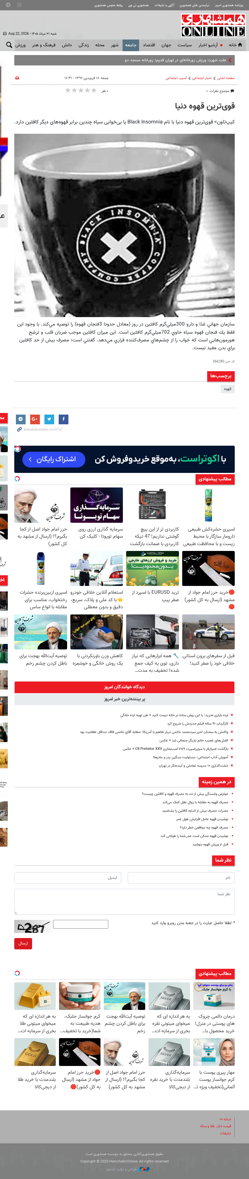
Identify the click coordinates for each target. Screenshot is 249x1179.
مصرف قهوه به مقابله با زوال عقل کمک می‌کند (195, 802)
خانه (233, 45)
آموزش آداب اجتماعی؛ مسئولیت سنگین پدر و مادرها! (190, 757)
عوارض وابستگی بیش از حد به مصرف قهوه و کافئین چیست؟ (185, 794)
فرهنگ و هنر (43, 45)
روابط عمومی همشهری (108, 5)
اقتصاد (149, 45)
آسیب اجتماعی (176, 78)
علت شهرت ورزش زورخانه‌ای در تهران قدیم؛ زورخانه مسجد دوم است (169, 60)
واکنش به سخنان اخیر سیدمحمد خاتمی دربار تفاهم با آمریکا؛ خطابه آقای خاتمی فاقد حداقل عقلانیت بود (154, 732)
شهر (115, 45)
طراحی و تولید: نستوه (122, 1169)
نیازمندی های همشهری (194, 5)
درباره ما (225, 1119)
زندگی (83, 45)
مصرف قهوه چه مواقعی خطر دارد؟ (204, 827)
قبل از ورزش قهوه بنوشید (210, 844)
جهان (166, 45)
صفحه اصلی (226, 78)
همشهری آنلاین (210, 25)
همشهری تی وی (138, 5)
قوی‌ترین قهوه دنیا (205, 106)
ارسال (23, 943)
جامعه (130, 45)
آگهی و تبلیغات (164, 5)
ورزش (20, 45)
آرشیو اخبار (208, 45)
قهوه (227, 389)
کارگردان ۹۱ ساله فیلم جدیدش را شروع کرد (197, 724)
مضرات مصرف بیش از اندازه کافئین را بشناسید (195, 811)
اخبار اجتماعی (202, 78)
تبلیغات (225, 1133)
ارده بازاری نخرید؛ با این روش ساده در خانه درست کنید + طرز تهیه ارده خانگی (174, 715)
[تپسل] (17, 449)
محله (99, 45)
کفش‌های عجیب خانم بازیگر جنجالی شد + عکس (194, 740)
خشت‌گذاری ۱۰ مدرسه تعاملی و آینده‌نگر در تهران (193, 766)
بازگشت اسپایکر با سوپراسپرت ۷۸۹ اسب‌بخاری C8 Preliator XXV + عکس (175, 749)
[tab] (124, 687)
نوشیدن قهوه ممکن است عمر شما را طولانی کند (194, 836)
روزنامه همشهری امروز (229, 5)
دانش (67, 45)
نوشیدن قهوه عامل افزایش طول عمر (202, 819)
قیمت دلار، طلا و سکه (215, 1126)
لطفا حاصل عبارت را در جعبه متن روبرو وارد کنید (193, 923)
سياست (185, 45)
